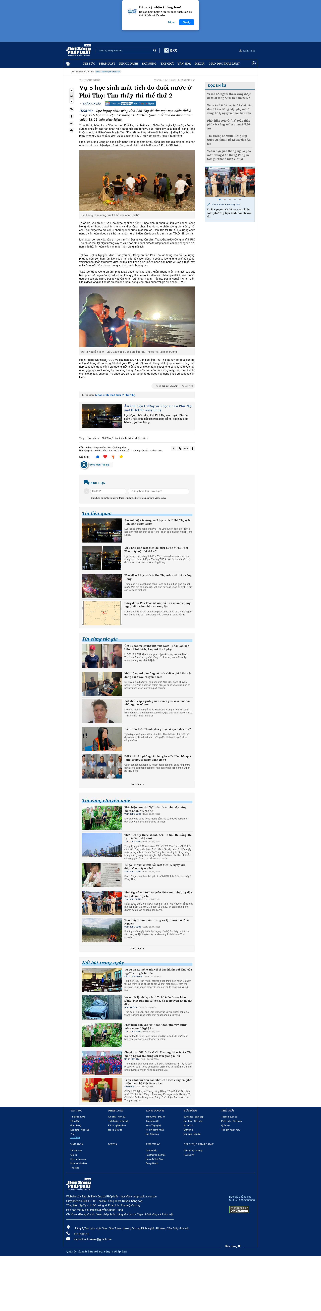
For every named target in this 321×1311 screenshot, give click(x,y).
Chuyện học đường (193, 1150)
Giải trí (73, 1155)
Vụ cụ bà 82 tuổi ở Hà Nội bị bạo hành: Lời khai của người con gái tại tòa (158, 971)
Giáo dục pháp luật (224, 63)
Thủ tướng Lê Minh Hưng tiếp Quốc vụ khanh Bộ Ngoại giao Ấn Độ (229, 139)
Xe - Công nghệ (153, 1125)
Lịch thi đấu (151, 1150)
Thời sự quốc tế (229, 1116)
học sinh (92, 438)
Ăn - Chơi (188, 1125)
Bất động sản (152, 1134)
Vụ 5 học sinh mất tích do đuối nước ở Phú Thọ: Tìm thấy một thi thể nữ (156, 549)
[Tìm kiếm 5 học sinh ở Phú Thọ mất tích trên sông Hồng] (102, 586)
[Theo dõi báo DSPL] (130, 103)
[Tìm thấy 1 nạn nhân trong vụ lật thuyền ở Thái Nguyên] (230, 182)
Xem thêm (136, 784)
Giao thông (75, 1125)
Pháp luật (107, 63)
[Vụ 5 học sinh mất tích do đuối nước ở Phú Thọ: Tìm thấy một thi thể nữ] (102, 558)
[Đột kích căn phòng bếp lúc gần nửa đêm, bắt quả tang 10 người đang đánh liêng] (102, 766)
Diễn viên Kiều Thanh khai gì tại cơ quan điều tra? (157, 729)
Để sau (171, 22)
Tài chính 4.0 (152, 1121)
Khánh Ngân (92, 103)
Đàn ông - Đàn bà (192, 1134)
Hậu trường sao (78, 1159)
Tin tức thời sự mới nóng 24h (225, 204)
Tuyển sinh (189, 1155)
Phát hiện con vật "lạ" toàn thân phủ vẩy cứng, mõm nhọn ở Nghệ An (155, 809)
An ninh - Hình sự (116, 1116)
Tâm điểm (75, 1121)
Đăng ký (187, 22)
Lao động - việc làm (79, 1130)
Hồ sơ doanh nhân (155, 1130)
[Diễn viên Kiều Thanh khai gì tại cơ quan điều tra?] (102, 739)
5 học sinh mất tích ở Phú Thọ (115, 395)
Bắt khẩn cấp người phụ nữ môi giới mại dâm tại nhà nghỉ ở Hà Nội (157, 702)
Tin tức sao (76, 1150)
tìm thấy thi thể (123, 438)
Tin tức (89, 63)
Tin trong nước (77, 1116)
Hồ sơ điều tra (115, 1130)
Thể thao (74, 1168)
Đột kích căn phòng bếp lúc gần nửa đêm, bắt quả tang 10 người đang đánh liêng (157, 757)
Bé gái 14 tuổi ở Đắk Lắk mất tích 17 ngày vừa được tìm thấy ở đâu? (154, 866)
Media (199, 63)
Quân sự (225, 1125)
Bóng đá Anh (152, 1163)
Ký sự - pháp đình (117, 1125)
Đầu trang (231, 1246)
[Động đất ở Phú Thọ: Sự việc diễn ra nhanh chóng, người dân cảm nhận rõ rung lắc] (102, 613)
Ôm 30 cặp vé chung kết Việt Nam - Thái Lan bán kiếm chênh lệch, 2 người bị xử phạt (156, 647)
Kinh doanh (128, 63)
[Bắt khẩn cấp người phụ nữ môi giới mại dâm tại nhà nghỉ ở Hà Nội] (102, 711)
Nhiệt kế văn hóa (78, 1163)
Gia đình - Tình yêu (193, 1121)
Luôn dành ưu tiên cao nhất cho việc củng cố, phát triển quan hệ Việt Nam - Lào (158, 1081)
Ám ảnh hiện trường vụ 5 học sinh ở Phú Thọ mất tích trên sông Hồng (158, 408)
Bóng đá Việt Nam (155, 1159)
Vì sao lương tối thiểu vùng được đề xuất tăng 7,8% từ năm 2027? (229, 96)
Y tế (72, 1134)
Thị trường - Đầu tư (155, 1116)
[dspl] (67, 64)
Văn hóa (184, 63)
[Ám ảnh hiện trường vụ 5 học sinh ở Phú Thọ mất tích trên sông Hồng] (102, 416)
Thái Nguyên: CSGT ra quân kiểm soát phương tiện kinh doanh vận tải (158, 894)
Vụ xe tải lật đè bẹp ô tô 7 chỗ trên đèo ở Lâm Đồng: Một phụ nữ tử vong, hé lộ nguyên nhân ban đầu (158, 1000)
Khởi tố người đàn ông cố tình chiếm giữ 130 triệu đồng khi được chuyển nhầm (157, 675)
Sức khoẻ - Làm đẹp (193, 1116)
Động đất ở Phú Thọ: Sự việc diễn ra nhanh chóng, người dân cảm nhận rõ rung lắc (157, 604)
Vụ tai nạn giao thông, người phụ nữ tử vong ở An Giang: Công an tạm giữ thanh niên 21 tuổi (229, 155)
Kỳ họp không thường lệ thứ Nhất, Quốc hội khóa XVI (227, 71)
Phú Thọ (106, 438)
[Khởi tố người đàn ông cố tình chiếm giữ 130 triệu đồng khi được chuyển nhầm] (102, 684)
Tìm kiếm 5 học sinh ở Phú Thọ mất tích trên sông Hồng (158, 577)
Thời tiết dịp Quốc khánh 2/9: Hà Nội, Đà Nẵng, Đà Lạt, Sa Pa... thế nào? (158, 836)
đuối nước (140, 438)
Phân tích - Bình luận (231, 1121)
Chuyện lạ (188, 1130)
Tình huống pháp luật (118, 1121)
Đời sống (149, 63)
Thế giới (167, 63)
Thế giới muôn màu (230, 1130)
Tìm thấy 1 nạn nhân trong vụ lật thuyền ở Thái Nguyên (156, 921)
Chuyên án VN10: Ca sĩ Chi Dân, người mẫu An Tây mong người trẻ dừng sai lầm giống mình (158, 1054)
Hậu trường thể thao (156, 1155)
